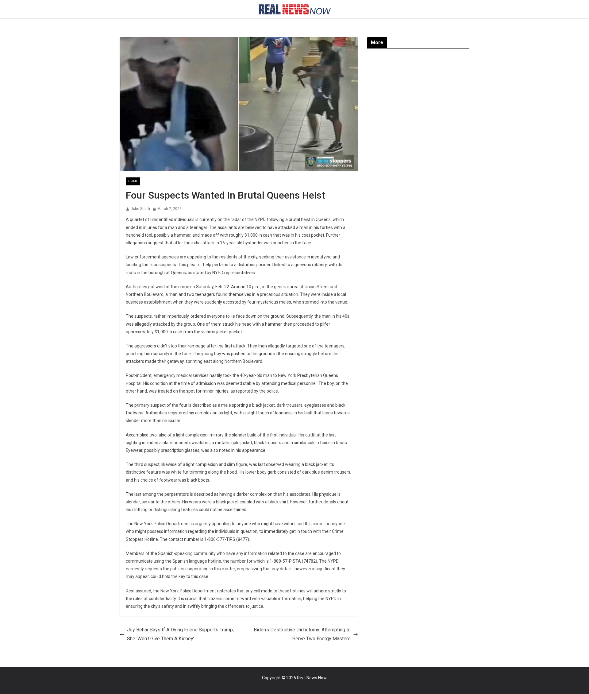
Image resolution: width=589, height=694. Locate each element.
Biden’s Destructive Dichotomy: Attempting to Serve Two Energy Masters (302, 634)
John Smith (140, 209)
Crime (133, 181)
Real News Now (311, 677)
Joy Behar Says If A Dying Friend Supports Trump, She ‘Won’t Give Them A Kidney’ (180, 634)
